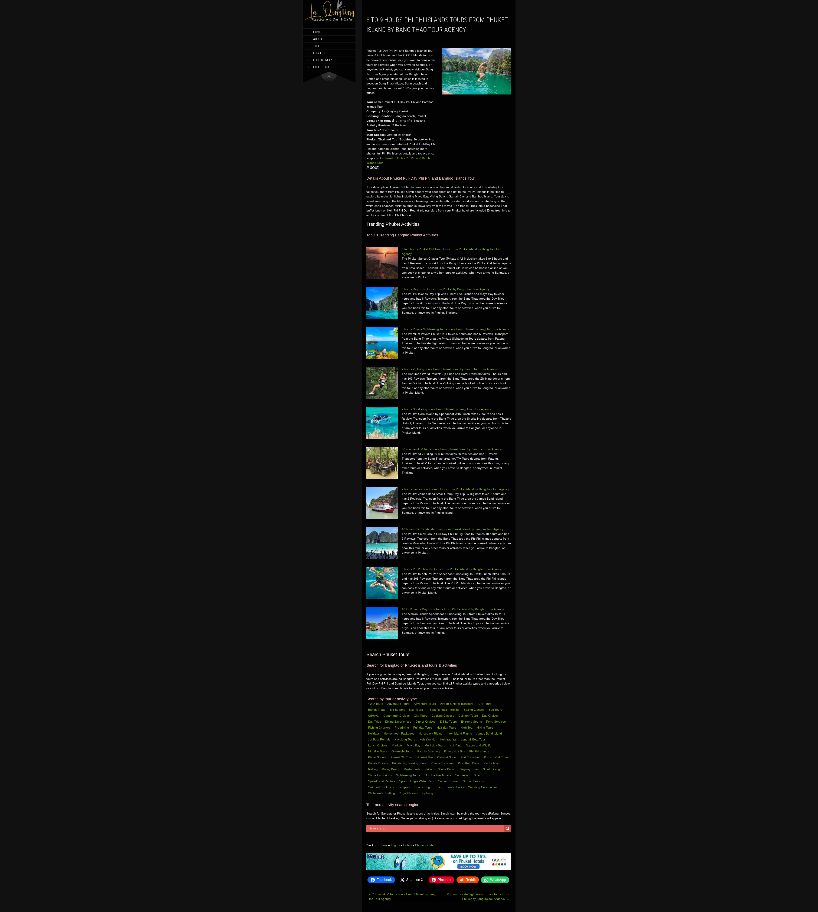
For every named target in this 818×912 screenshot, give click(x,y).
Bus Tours (496, 709)
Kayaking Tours (405, 739)
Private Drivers (378, 763)
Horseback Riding (431, 733)
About (318, 39)
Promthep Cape (469, 763)
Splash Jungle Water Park (417, 781)
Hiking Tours (485, 727)
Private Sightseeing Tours (409, 763)
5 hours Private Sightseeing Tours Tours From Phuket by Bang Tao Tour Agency (455, 329)
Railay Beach (391, 769)
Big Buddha (397, 709)
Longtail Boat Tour (473, 739)
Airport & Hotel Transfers (456, 703)
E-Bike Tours (449, 721)
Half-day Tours (447, 727)
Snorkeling (462, 775)
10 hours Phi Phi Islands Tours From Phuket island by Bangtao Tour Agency (452, 529)
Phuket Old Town (402, 757)
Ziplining (427, 793)
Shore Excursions (380, 775)
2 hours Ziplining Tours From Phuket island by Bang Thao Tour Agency (449, 369)
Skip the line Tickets (438, 775)
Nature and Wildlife (479, 745)
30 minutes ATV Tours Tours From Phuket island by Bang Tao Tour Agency (452, 449)
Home (317, 32)
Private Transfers (443, 763)
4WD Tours (375, 703)
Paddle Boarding (429, 751)
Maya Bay (414, 745)
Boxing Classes (474, 709)
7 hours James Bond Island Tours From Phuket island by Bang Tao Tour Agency (455, 489)
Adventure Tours (398, 703)
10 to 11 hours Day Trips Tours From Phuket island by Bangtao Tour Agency (453, 609)
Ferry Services (496, 721)
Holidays (374, 733)
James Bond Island (489, 733)
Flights (319, 53)
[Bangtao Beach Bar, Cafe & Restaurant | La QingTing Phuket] (329, 20)
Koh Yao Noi (428, 739)
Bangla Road (377, 709)
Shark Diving (492, 769)
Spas (477, 775)
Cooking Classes (443, 715)
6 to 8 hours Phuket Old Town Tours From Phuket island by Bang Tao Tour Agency (451, 251)
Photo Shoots (377, 757)
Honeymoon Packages (399, 733)
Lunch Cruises (378, 745)
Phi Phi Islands (479, 751)
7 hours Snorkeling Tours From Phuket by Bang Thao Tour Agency (446, 409)
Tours (318, 46)
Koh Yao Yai (448, 739)
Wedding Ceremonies (483, 787)
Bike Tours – (417, 709)
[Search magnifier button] (507, 828)
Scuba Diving (447, 769)
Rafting (373, 769)
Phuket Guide (424, 845)
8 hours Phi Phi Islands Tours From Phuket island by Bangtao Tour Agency (452, 569)
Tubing (439, 787)
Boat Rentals (438, 709)
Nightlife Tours (378, 751)
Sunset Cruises (448, 781)
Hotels (407, 845)
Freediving (402, 727)
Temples (404, 787)
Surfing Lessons (474, 781)
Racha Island (493, 763)
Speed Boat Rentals (382, 781)
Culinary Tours (468, 715)
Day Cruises (490, 715)
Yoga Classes (408, 793)
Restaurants (412, 769)
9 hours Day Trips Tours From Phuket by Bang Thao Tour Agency (446, 289)
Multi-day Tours (435, 745)
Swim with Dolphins (381, 787)
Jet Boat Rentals (379, 739)
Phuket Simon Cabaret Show (437, 757)
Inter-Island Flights (460, 733)
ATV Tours (484, 703)
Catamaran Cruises (396, 715)
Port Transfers (471, 757)
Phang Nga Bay (455, 751)
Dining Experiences (398, 721)
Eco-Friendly (322, 60)
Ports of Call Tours (497, 757)
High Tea (467, 727)
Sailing (429, 769)
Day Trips (375, 721)
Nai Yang (455, 745)
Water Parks (456, 787)
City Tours (421, 715)
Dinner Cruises (425, 721)
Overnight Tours (403, 751)
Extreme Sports (472, 721)
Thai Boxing (422, 787)
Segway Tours (470, 769)
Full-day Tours (423, 727)
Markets (397, 745)
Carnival (374, 715)
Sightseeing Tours (408, 775)
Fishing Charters (379, 727)
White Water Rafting (382, 793)
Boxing (455, 709)
